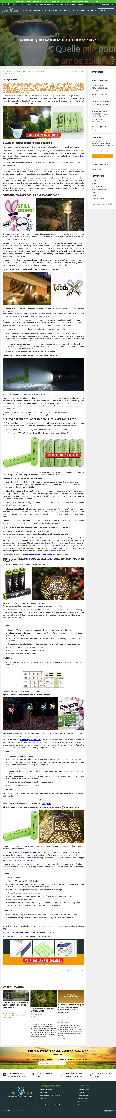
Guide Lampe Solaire (18, 76)
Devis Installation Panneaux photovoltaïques (51, 1105)
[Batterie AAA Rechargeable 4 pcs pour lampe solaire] (43, 468)
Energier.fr (46, 804)
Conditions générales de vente (86, 1102)
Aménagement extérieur (9, 1013)
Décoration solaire (71, 10)
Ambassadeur (43, 1092)
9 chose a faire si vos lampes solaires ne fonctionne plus (26, 415)
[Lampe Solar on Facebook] (5, 4)
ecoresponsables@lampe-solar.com (49, 1095)
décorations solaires (21, 932)
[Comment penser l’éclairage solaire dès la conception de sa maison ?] (16, 995)
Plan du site (81, 1092)
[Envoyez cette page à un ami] (82, 970)
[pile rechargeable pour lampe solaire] (43, 729)
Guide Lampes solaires (47, 4)
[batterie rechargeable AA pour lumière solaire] (43, 842)
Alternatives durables (36, 1017)
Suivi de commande (45, 1102)
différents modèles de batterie (39, 555)
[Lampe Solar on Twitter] (3, 4)
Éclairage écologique (64, 1022)
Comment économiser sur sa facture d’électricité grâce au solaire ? (100, 126)
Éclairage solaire (40, 10)
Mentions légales (83, 1098)
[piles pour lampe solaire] (43, 139)
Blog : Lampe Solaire (83, 1089)
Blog (66, 4)
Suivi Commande (33, 4)
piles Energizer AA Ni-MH (30, 740)
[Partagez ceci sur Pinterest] (77, 970)
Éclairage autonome (49, 1017)
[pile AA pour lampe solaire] (43, 599)
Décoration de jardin (8, 1015)
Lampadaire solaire (88, 10)
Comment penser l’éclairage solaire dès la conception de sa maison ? (15, 1005)
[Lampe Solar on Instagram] (8, 4)
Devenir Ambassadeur (77, 4)
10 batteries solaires (27, 852)
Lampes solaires (20, 1015)
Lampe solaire (26, 10)
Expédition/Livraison (83, 1095)
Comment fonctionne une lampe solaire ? (100, 95)
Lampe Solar (8, 1110)
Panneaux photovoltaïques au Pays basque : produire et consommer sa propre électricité (71, 1008)
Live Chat (16, 4)
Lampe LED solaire (35, 1021)
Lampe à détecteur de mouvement (40, 1019)
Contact (23, 4)
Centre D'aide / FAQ (44, 1098)
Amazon (40, 691)
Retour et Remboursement (85, 1105)
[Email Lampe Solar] (11, 4)
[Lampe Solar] (10, 10)
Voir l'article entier (8, 1017)
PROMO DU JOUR (97, 169)
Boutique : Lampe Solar (45, 1089)
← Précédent (74, 71)
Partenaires (59, 4)
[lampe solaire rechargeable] (43, 965)
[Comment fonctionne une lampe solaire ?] (43, 998)
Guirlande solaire (55, 10)
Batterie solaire (7, 76)
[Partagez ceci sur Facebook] (73, 970)
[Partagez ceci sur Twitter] (68, 970)
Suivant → (81, 71)
